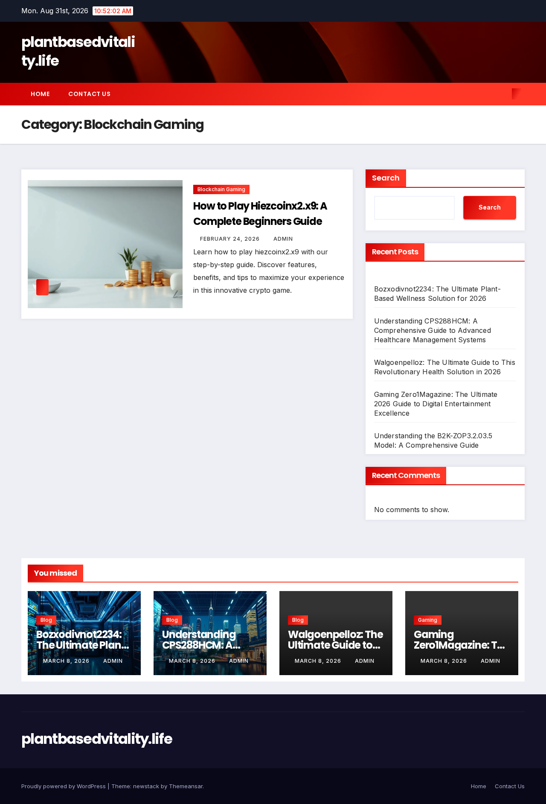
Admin (283, 239)
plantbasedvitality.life (78, 51)
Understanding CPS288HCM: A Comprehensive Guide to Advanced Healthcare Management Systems (432, 330)
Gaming (427, 620)
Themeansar (186, 786)
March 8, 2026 (67, 661)
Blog (46, 620)
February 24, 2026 (230, 239)
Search (386, 177)
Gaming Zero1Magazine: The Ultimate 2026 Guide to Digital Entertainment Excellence (436, 403)
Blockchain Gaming (221, 189)
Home (40, 94)
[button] (502, 94)
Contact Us (89, 94)
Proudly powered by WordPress (64, 786)
